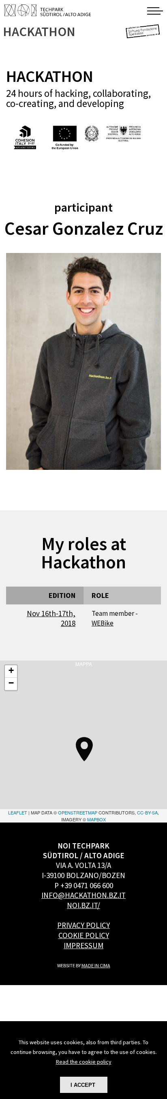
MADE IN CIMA (95, 965)
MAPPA (83, 741)
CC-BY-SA (147, 812)
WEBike (102, 623)
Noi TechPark (47, 10)
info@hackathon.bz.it (83, 895)
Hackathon (39, 31)
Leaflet (17, 812)
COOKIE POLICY (83, 935)
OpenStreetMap (77, 812)
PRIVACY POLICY (83, 925)
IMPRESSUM (83, 945)
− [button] (11, 683)
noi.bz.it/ (83, 905)
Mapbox (96, 819)
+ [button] (11, 670)
